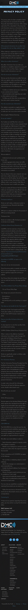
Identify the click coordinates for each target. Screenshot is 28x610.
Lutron (20, 550)
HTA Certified (5, 553)
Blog (18, 587)
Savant (20, 552)
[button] (2, 3)
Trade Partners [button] (4, 588)
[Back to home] (14, 3)
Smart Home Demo (12, 561)
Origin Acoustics (21, 548)
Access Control (12, 574)
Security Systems (12, 585)
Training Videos (11, 588)
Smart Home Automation (13, 551)
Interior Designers (5, 596)
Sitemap (18, 604)
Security (12, 557)
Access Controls (13, 581)
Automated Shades (13, 568)
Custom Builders (5, 592)
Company (5, 547)
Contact (3, 598)
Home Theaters (13, 565)
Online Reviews (4, 550)
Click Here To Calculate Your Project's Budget (14, 6)
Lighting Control (12, 571)
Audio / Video (12, 555)
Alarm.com (21, 554)
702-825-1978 (16, 534)
